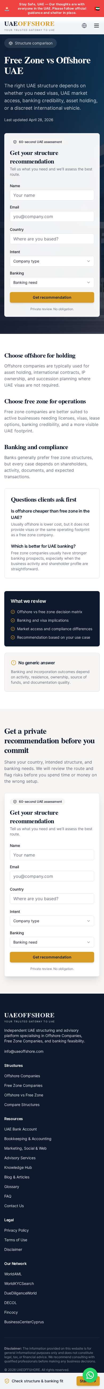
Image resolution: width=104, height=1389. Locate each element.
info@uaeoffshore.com (23, 1051)
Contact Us (14, 1205)
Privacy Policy (16, 1230)
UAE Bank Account (20, 1129)
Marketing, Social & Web (25, 1148)
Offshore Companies (22, 1075)
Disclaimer (13, 1249)
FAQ (7, 1196)
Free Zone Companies (23, 1085)
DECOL (10, 1302)
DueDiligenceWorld (20, 1293)
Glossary (11, 1186)
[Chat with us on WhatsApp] (90, 1375)
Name (15, 185)
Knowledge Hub (18, 1167)
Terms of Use (15, 1240)
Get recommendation (52, 297)
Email (14, 207)
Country (17, 229)
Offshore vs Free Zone (23, 1095)
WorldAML (13, 1274)
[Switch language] (84, 25)
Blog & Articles (16, 1177)
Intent (15, 251)
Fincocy (11, 1312)
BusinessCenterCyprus (24, 1322)
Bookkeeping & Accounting (27, 1138)
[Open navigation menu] (96, 25)
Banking (17, 273)
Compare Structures (21, 1104)
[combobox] (52, 261)
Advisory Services (19, 1158)
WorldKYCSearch (19, 1283)
